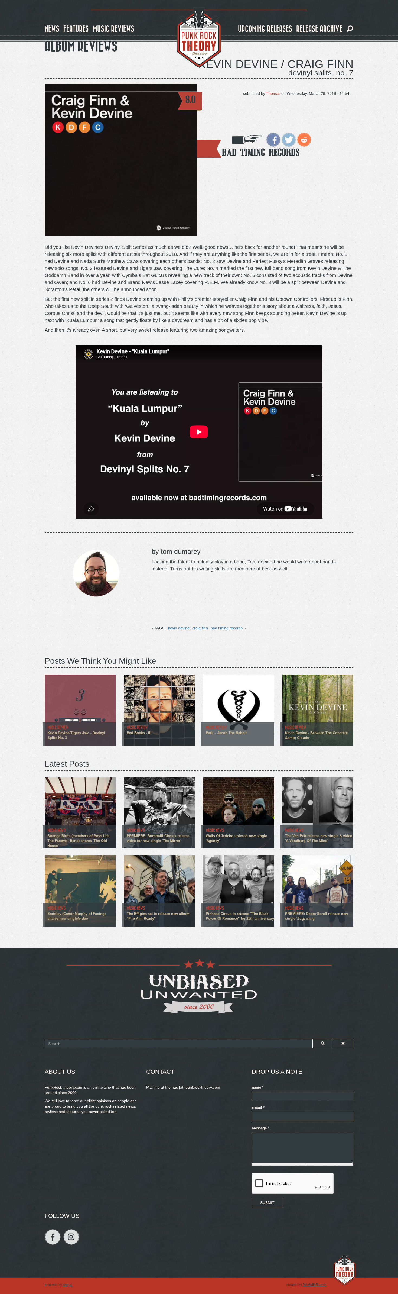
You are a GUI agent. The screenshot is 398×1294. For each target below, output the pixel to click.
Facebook (53, 1237)
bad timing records (227, 628)
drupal (67, 1285)
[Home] (199, 37)
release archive (319, 29)
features (76, 29)
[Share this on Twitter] (289, 139)
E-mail (258, 1108)
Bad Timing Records (260, 152)
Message (260, 1128)
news (52, 29)
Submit (267, 1203)
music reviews (113, 29)
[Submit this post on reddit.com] (304, 139)
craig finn (200, 628)
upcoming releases (265, 29)
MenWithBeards (314, 1285)
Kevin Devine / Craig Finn (275, 64)
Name (257, 1087)
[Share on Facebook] (273, 139)
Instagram (71, 1237)
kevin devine (179, 628)
